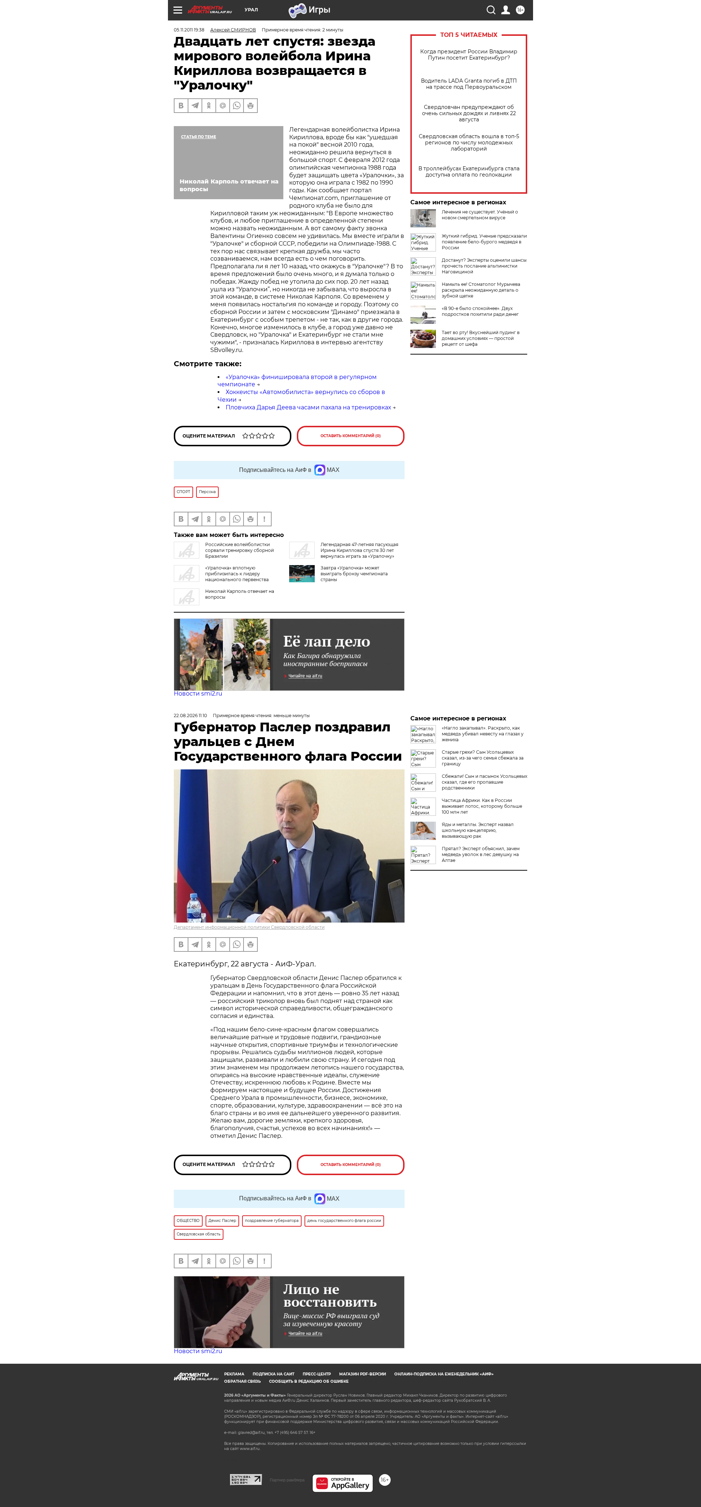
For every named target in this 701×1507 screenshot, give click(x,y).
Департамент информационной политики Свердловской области (249, 927)
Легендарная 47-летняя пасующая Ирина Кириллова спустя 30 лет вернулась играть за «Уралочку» (359, 550)
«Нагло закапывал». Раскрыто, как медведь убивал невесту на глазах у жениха (483, 733)
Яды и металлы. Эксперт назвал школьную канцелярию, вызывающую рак (478, 830)
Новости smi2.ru (198, 693)
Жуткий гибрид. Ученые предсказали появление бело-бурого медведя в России (484, 241)
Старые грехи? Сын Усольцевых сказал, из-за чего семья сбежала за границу (483, 757)
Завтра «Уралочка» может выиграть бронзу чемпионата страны (354, 573)
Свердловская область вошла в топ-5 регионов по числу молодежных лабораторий (469, 142)
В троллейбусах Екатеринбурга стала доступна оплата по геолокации (469, 172)
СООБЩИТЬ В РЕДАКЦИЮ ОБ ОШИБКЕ (309, 1381)
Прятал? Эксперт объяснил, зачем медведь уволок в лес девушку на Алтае (481, 854)
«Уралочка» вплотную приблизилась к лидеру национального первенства (237, 573)
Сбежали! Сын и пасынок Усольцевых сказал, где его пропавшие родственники (484, 782)
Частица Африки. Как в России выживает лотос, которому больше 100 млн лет (482, 806)
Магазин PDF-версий (362, 1374)
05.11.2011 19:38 (189, 30)
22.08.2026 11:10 (190, 715)
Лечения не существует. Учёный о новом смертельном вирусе (480, 214)
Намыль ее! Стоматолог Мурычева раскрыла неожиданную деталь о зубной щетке (481, 290)
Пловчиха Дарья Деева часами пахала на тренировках (308, 407)
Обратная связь (242, 1381)
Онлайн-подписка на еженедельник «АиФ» (444, 1374)
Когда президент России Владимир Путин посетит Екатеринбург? (468, 55)
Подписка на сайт (273, 1374)
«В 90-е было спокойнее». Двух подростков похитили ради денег (480, 311)
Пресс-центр (317, 1374)
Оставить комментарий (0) (351, 435)
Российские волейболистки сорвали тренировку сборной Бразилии (239, 550)
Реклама (234, 1374)
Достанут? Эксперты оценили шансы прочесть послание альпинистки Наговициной (484, 265)
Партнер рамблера (287, 1480)
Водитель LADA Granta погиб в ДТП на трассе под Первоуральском (469, 84)
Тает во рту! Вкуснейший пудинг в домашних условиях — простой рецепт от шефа (481, 338)
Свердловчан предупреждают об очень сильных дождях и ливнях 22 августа (469, 113)
